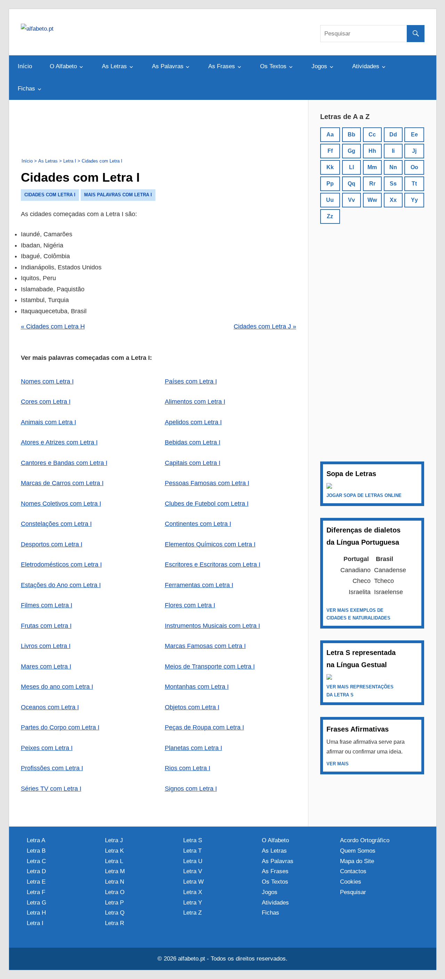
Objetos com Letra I (192, 707)
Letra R (114, 923)
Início (25, 66)
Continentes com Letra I (198, 523)
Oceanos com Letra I (50, 707)
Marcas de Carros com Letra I (62, 483)
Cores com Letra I (46, 401)
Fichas (26, 88)
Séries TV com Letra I (51, 788)
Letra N (114, 881)
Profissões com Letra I (52, 768)
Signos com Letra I (191, 788)
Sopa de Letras (351, 473)
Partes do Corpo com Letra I (60, 727)
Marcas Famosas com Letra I (205, 645)
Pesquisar (353, 892)
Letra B (36, 850)
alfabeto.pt (191, 958)
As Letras (114, 66)
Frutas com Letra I (46, 625)
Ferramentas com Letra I (199, 585)
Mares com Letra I (46, 666)
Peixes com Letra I (47, 747)
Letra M (115, 871)
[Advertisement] (158, 127)
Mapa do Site (357, 861)
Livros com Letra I (46, 645)
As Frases (221, 66)
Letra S (192, 840)
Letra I (35, 923)
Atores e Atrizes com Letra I (59, 442)
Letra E (36, 881)
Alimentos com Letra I (195, 401)
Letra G (36, 902)
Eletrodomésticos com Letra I (61, 564)
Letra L (114, 861)
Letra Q (114, 912)
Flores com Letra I (190, 605)
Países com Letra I (191, 381)
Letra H (36, 912)
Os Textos (273, 66)
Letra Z (192, 912)
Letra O (114, 892)
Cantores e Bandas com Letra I (64, 462)
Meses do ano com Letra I (57, 686)
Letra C (36, 861)
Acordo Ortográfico (364, 840)
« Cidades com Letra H (53, 326)
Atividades (365, 66)
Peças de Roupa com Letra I (204, 727)
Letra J (114, 840)
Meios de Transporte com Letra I (210, 666)
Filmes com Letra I (46, 605)
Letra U (192, 861)
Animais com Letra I (48, 422)
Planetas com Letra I (193, 747)
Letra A (36, 840)
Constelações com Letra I (56, 523)
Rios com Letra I (187, 768)
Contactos (353, 871)
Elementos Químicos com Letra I (210, 544)
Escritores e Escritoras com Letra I (212, 564)
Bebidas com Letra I (192, 442)
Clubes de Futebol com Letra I (207, 503)
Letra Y (192, 902)
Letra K (114, 850)
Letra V (192, 871)
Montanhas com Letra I (197, 686)
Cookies (350, 881)
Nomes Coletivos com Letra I (61, 503)
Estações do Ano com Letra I (61, 585)
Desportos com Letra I (51, 544)
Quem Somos (357, 850)
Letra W (193, 881)
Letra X (192, 892)
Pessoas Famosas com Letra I (207, 483)
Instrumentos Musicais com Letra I (212, 625)
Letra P (114, 902)
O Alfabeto (63, 66)
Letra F (36, 892)
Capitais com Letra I (192, 462)
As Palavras (168, 66)
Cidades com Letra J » (265, 326)
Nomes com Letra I (47, 381)
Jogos (319, 66)
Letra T (192, 850)
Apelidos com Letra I (193, 422)
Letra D (36, 871)
